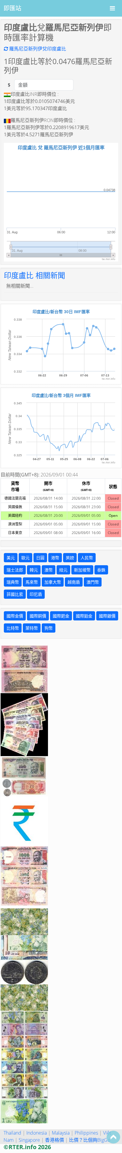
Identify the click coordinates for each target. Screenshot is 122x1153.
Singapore (29, 1140)
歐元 (25, 557)
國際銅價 (38, 616)
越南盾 (74, 582)
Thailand (12, 1133)
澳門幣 (92, 582)
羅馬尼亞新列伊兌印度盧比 (37, 48)
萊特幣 (31, 628)
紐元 (63, 570)
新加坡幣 (82, 570)
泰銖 (101, 570)
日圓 (40, 557)
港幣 (55, 557)
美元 (11, 557)
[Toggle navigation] (112, 8)
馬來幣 (31, 582)
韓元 (34, 570)
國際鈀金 (61, 616)
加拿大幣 (52, 582)
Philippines (86, 1133)
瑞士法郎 (15, 570)
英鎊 (70, 557)
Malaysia (61, 1133)
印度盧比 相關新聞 (34, 275)
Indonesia (36, 1133)
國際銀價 (107, 616)
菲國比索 (15, 594)
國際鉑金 (84, 616)
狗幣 (48, 628)
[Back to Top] (113, 1137)
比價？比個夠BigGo (89, 1140)
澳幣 (48, 570)
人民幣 (87, 557)
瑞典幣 (13, 582)
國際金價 (15, 616)
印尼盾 (36, 594)
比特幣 (13, 628)
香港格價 (54, 1140)
